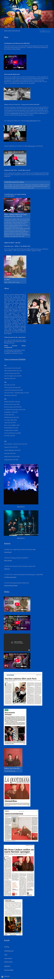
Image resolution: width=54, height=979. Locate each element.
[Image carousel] (21, 485)
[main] (19, 31)
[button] (2, 977)
